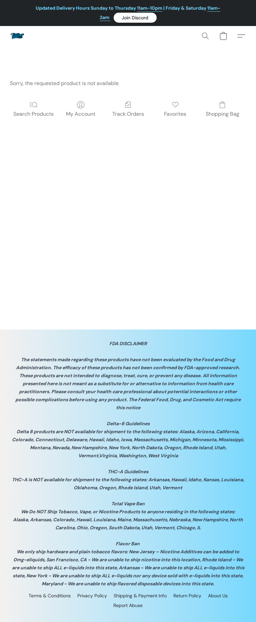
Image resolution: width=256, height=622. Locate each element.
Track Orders (128, 113)
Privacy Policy (92, 596)
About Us (218, 596)
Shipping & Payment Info (140, 596)
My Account (80, 113)
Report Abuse (128, 605)
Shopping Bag (222, 113)
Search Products (33, 113)
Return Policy (187, 596)
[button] (135, 18)
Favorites (175, 113)
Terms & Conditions (50, 596)
